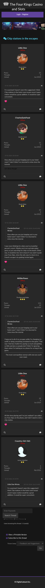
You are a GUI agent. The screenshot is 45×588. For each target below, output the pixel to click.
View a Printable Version (17, 535)
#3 (41, 223)
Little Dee (22, 48)
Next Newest (20, 519)
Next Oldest (9, 519)
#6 (41, 479)
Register (25, 14)
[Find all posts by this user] (4, 109)
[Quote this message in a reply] (40, 109)
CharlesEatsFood (22, 118)
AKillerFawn (22, 278)
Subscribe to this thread (17, 538)
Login (19, 14)
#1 (41, 85)
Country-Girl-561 (22, 441)
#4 (41, 316)
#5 (41, 411)
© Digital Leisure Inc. (22, 582)
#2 (41, 155)
